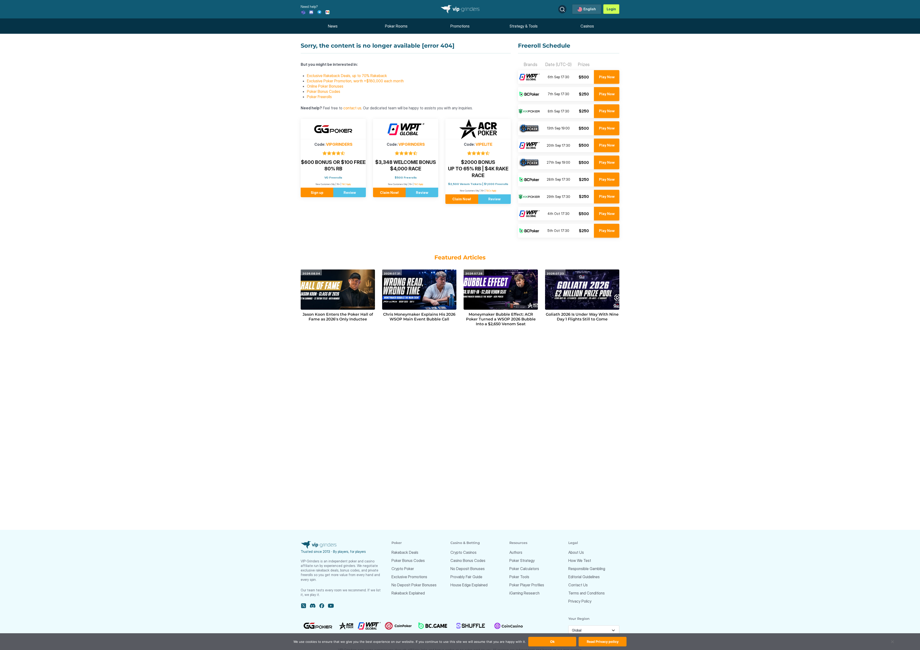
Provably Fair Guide (466, 576)
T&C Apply (346, 184)
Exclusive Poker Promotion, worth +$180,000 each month (355, 80)
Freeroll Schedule (544, 45)
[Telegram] (319, 12)
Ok (552, 641)
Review (350, 193)
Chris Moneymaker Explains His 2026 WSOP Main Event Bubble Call (419, 316)
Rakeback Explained (408, 593)
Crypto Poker (402, 568)
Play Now (607, 77)
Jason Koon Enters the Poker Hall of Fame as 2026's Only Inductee (338, 316)
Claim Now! (389, 193)
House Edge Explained (469, 585)
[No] (892, 644)
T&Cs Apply (491, 190)
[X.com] (303, 606)
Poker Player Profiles (526, 585)
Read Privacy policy (603, 641)
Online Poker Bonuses (325, 86)
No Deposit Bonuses (467, 568)
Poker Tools (519, 576)
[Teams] (303, 12)
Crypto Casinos (463, 552)
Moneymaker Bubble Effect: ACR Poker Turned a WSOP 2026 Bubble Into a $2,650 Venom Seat (501, 319)
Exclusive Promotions (409, 576)
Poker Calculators (524, 568)
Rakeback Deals (404, 552)
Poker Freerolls (319, 96)
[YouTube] (331, 606)
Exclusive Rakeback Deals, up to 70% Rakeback (347, 75)
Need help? (309, 7)
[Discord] (311, 12)
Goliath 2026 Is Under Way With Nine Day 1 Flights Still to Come (582, 316)
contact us (352, 108)
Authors (515, 552)
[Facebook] (322, 606)
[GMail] (327, 12)
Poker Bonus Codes (323, 91)
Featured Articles (460, 257)
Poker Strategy (522, 560)
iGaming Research (524, 593)
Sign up (317, 193)
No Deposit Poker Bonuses (414, 585)
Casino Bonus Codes (467, 560)
